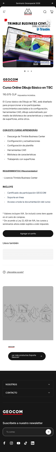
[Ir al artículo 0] (24, 71)
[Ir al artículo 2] (28, 71)
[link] (27, 356)
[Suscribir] (48, 432)
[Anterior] (4, 3)
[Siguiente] (52, 3)
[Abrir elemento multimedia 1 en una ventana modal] (48, 22)
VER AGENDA (9, 165)
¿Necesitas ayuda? (15, 272)
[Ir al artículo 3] (31, 71)
